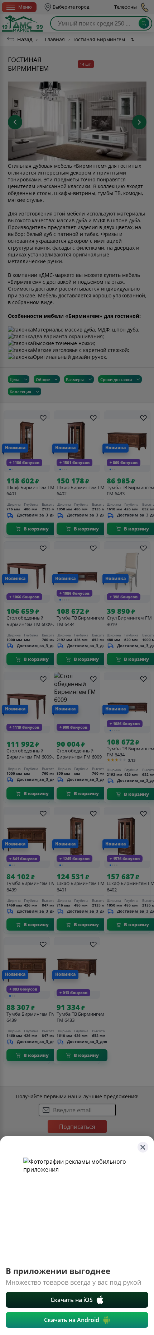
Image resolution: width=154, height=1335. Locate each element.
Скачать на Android (71, 1320)
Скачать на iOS (71, 1300)
